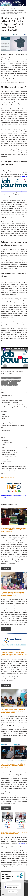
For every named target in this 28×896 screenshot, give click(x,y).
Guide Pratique (5, 459)
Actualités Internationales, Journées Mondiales (13, 425)
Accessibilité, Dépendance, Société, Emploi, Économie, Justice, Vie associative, (12, 401)
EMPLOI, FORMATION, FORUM (15, 372)
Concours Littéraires (6, 461)
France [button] (2, 398)
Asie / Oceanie (5, 416)
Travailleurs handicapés (10, 378)
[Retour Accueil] (13, 3)
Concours (4, 435)
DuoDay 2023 (21, 843)
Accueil (2, 390)
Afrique (3, 414)
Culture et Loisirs (6, 430)
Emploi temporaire (13, 382)
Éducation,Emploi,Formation (8, 454)
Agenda (3, 392)
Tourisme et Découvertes (8, 432)
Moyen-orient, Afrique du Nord (9, 423)
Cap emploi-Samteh (5, 380)
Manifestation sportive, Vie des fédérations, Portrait (14, 468)
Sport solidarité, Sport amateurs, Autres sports (13, 471)
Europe (3, 420)
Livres (2, 447)
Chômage (19, 378)
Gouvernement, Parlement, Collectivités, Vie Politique (14, 404)
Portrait (3, 444)
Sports (2, 463)
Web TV (3, 473)
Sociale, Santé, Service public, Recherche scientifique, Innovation (14, 408)
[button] (26, 3)
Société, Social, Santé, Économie (9, 452)
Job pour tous (15, 385)
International (4, 411)
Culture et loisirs (5, 428)
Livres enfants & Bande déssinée (9, 456)
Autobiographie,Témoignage (8, 450)
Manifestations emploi (15, 380)
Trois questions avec (6, 442)
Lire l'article (6, 568)
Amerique (4, 418)
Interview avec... (5, 440)
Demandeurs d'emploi (5, 385)
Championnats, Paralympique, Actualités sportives (13, 466)
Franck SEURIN (4, 382)
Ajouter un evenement (7, 395)
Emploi (2, 378)
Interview (3, 437)
